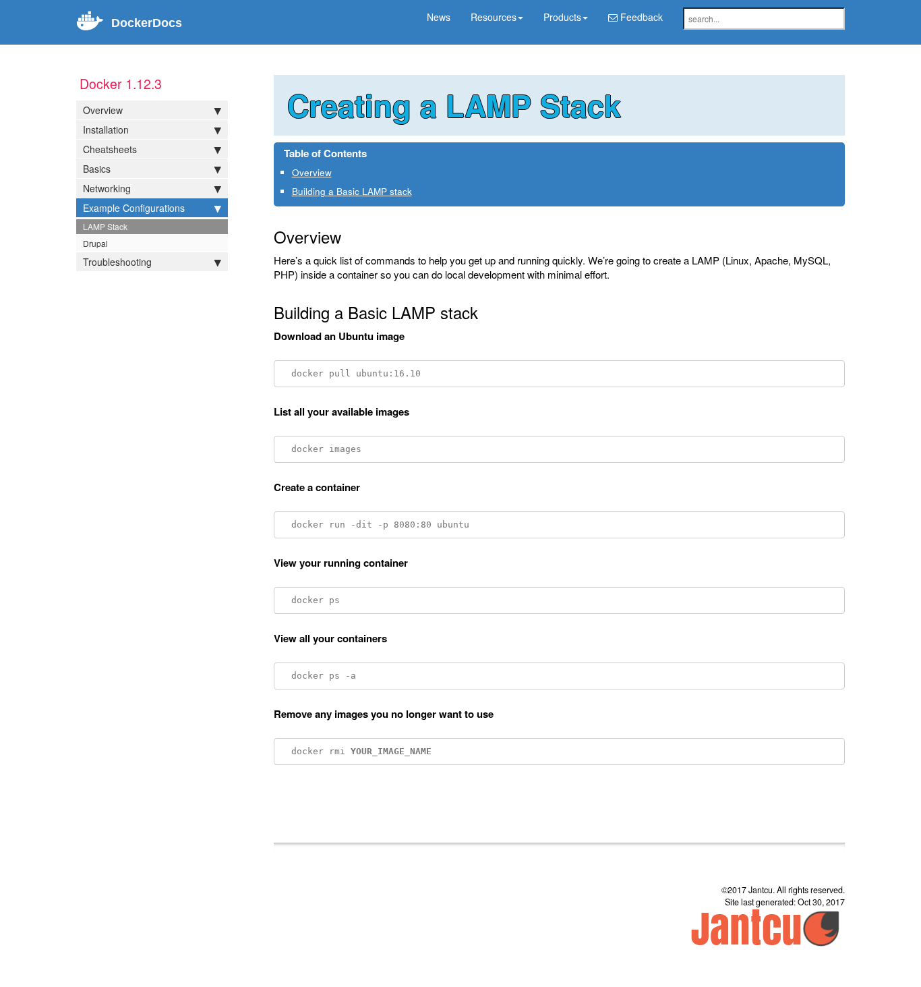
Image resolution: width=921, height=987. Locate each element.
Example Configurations (134, 208)
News (438, 17)
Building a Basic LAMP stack (352, 191)
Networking (107, 188)
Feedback (640, 17)
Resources (493, 17)
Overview (103, 110)
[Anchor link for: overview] (336, 172)
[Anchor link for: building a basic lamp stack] (416, 191)
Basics (97, 168)
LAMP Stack (105, 226)
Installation (106, 129)
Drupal (95, 243)
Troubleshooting (117, 262)
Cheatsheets (110, 149)
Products (562, 17)
